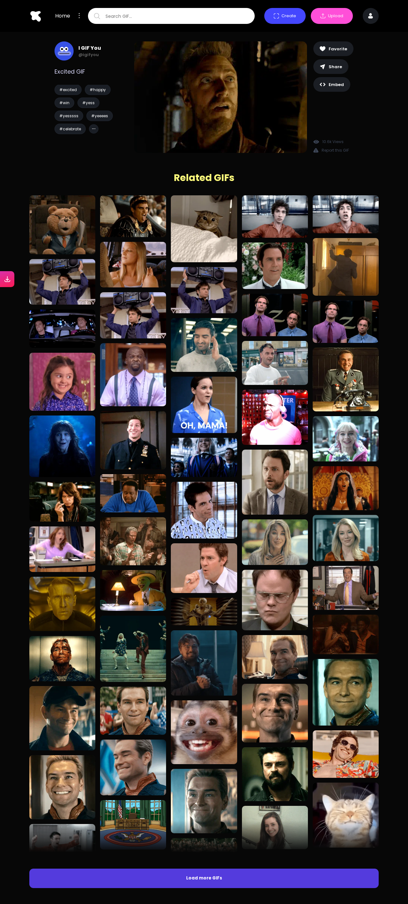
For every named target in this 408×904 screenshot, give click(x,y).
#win (64, 102)
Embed (336, 85)
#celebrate (70, 129)
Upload (335, 16)
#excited (68, 89)
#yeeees (99, 116)
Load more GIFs (204, 878)
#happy (98, 89)
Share (335, 67)
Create (288, 16)
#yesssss (68, 116)
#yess (88, 102)
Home (62, 15)
